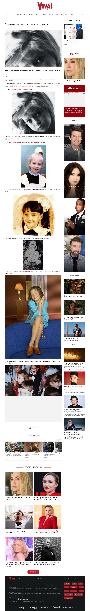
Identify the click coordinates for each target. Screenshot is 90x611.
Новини (67, 583)
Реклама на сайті (37, 578)
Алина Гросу (30, 271)
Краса (80, 583)
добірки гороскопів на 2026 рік (74, 81)
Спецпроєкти (74, 20)
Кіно (66, 590)
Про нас (20, 578)
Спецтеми (73, 590)
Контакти (27, 578)
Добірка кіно (74, 275)
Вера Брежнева (28, 83)
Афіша (74, 344)
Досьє (74, 120)
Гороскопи (78, 594)
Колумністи (68, 598)
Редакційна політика (39, 601)
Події (66, 587)
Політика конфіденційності (28, 601)
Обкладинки (68, 594)
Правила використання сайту (15, 601)
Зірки (74, 583)
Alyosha (46, 238)
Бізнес (81, 590)
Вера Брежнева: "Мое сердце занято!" (23, 89)
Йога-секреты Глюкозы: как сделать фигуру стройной (29, 142)
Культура (73, 587)
